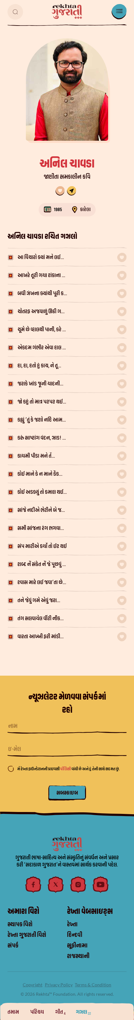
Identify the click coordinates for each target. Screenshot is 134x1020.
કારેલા (85, 209)
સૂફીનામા (77, 945)
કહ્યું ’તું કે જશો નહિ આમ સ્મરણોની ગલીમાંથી (39, 420)
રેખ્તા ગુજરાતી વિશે (26, 935)
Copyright (32, 984)
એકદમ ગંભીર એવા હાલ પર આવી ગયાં (42, 348)
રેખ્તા (72, 924)
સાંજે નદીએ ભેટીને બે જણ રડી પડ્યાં (41, 511)
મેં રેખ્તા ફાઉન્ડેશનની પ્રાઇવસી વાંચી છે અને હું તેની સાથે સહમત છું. (68, 769)
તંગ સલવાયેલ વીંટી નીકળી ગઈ (41, 619)
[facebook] (33, 884)
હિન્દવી (74, 935)
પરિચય (37, 1012)
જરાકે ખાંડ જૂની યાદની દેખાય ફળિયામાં (38, 384)
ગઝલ (83, 1012)
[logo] (67, 11)
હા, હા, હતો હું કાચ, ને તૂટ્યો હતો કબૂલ (41, 366)
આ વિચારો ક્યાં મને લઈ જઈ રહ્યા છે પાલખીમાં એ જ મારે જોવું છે (42, 258)
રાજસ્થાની (78, 956)
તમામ (13, 1012)
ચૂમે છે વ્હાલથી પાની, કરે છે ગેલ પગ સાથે (41, 330)
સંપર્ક (12, 945)
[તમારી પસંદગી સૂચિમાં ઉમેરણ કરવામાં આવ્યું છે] (60, 191)
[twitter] (55, 884)
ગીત (60, 1012)
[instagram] (78, 884)
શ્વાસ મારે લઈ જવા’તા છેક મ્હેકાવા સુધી (41, 583)
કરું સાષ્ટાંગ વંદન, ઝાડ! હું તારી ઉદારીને (41, 438)
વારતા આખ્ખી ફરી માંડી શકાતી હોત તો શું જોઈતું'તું (40, 637)
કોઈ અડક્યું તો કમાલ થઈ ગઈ (40, 493)
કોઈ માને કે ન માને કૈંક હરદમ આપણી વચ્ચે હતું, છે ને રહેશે (41, 474)
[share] (71, 191)
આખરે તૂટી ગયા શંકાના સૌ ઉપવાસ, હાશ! (42, 276)
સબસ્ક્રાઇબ (67, 793)
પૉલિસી (65, 769)
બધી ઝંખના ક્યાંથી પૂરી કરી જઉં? (42, 294)
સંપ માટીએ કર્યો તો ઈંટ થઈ (42, 546)
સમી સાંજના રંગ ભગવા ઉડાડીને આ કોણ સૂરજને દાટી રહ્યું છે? (39, 529)
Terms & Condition (93, 984)
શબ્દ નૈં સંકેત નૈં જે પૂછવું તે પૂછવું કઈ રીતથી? (41, 565)
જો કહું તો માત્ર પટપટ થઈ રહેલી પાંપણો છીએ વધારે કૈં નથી (41, 402)
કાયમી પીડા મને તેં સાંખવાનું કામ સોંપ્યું (35, 456)
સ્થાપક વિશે (19, 924)
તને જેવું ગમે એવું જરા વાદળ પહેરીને (37, 601)
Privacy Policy (59, 984)
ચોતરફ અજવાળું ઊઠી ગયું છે (41, 312)
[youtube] (100, 884)
